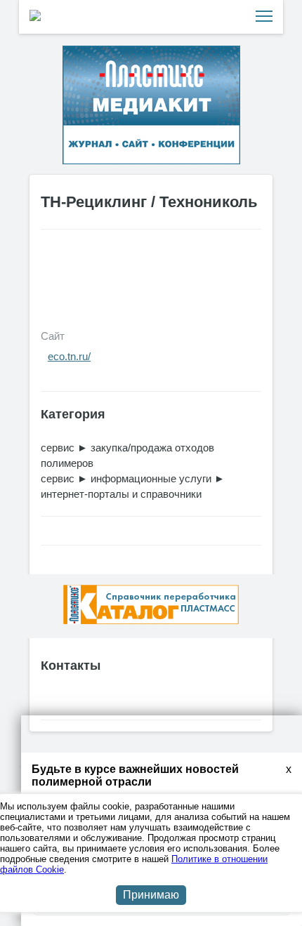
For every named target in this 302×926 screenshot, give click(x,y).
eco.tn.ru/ (69, 356)
